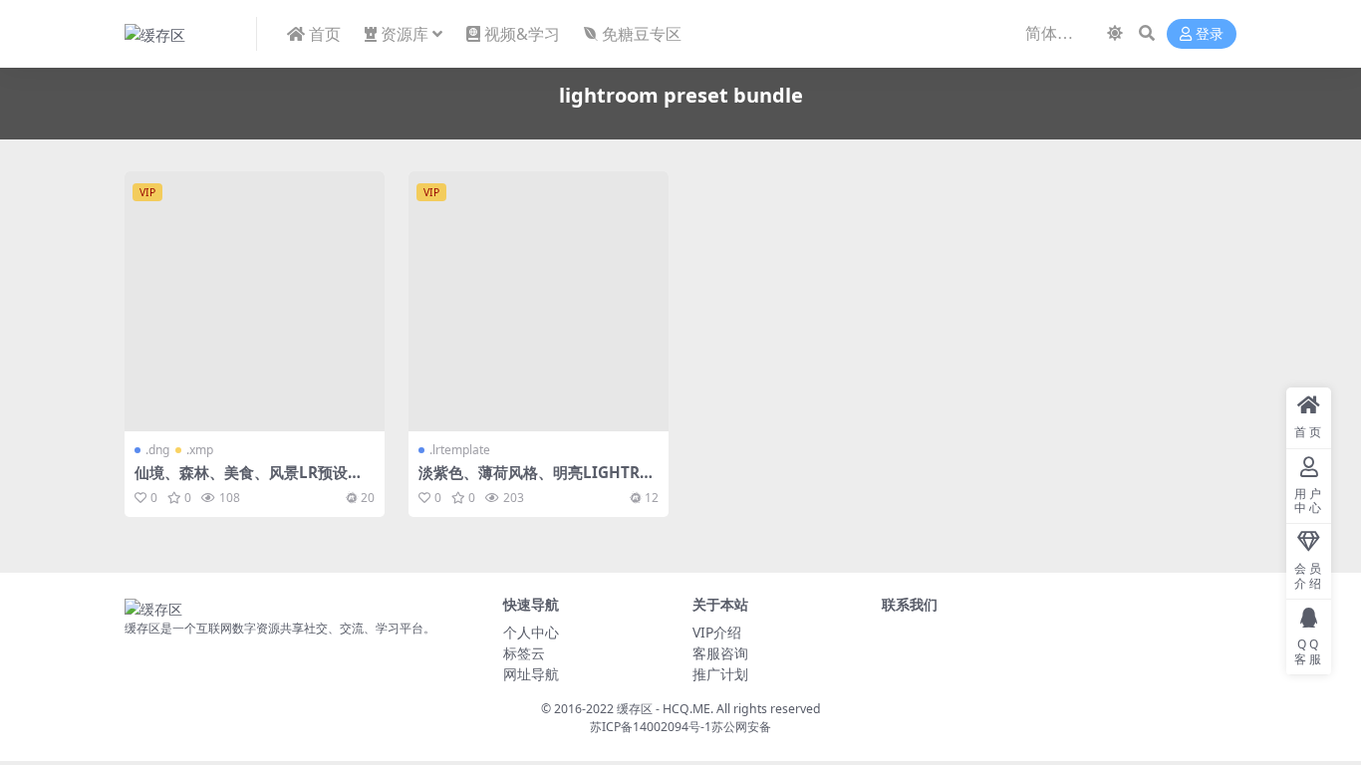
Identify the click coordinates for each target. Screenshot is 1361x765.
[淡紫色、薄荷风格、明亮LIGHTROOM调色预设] (538, 301)
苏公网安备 (741, 726)
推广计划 (720, 673)
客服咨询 (720, 652)
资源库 (404, 34)
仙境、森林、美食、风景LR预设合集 (249, 481)
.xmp (199, 449)
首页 (325, 34)
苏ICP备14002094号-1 (650, 726)
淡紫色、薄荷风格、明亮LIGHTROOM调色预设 (535, 481)
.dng (157, 449)
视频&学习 (522, 34)
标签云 (524, 652)
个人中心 (531, 632)
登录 (1210, 34)
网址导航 (531, 673)
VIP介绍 (716, 632)
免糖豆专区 (641, 34)
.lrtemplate (459, 449)
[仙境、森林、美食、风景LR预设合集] (255, 301)
